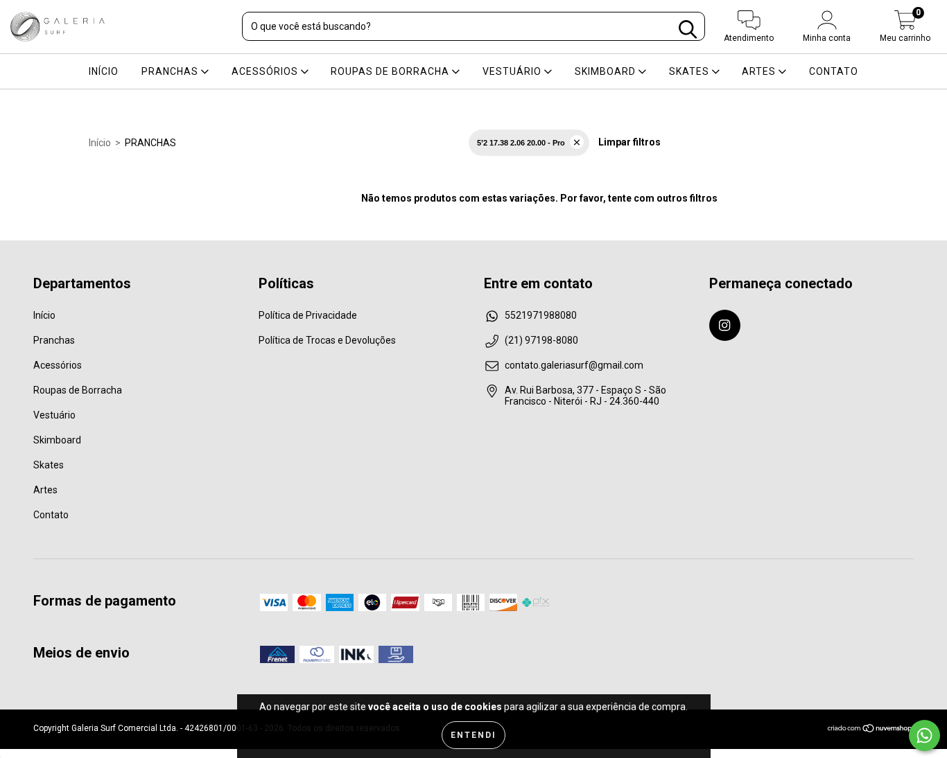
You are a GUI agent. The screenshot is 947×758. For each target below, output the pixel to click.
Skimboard (606, 71)
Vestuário (513, 71)
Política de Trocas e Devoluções (327, 340)
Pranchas (171, 71)
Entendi (473, 735)
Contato (833, 71)
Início (104, 71)
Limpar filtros (629, 142)
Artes (760, 71)
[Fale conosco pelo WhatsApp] (924, 735)
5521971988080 (541, 315)
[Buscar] (688, 29)
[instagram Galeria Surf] (724, 325)
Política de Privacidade (308, 315)
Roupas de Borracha (391, 71)
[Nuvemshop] (870, 730)
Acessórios (266, 71)
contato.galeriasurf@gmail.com (574, 365)
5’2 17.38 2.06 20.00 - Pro (521, 143)
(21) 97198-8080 (541, 340)
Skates (690, 71)
